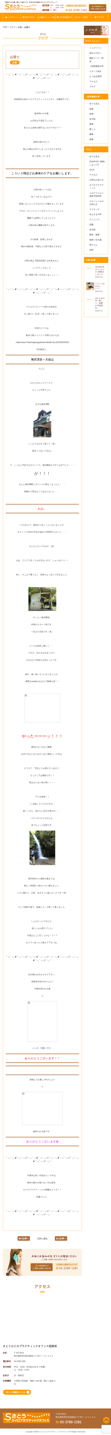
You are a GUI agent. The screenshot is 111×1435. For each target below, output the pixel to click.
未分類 (92, 119)
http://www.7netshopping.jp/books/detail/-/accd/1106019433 (42, 342)
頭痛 (91, 139)
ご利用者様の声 (96, 66)
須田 (91, 250)
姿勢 (91, 114)
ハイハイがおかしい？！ (100, 286)
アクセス (93, 81)
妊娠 (91, 109)
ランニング (94, 219)
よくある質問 (95, 76)
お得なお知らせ (96, 180)
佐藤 (91, 224)
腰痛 (91, 134)
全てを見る (94, 103)
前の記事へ (24, 1238)
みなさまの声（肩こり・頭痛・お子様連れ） (100, 303)
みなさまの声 (95, 214)
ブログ (92, 86)
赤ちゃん (93, 245)
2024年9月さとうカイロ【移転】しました (100, 270)
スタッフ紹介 (95, 71)
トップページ (95, 48)
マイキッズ (94, 209)
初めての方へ (95, 53)
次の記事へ (61, 1238)
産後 (91, 124)
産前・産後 (94, 234)
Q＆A (91, 169)
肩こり (92, 129)
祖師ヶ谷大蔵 (95, 240)
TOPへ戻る (42, 1238)
